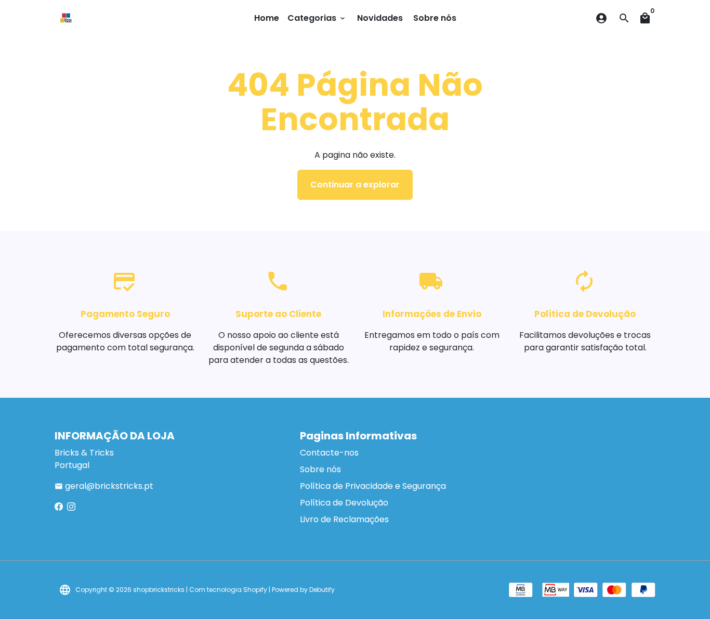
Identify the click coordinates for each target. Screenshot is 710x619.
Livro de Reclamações (344, 519)
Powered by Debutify (303, 589)
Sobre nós (434, 18)
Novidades (380, 18)
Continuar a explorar (355, 185)
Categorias (317, 18)
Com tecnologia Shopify (228, 589)
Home (266, 18)
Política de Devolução (344, 503)
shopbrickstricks (159, 589)
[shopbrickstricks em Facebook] (59, 507)
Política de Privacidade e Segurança (373, 486)
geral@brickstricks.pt (104, 486)
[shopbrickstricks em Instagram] (71, 507)
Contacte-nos (329, 453)
